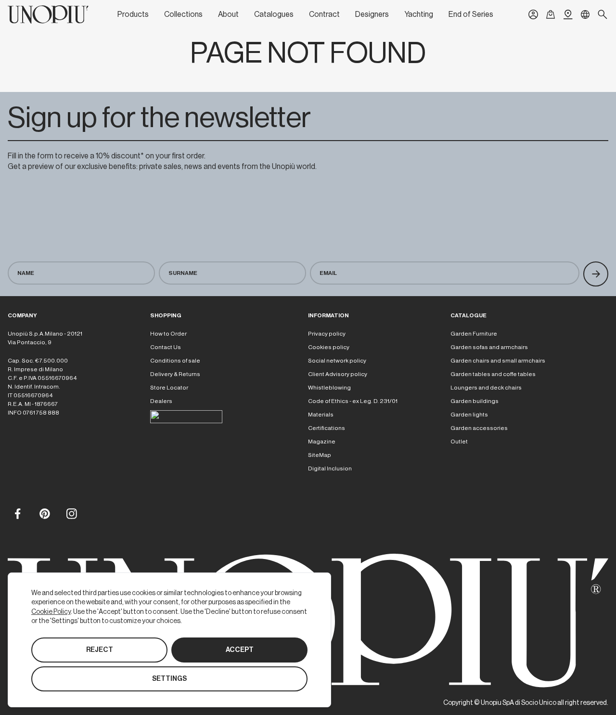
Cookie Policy (51, 611)
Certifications (326, 428)
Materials (321, 414)
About (228, 14)
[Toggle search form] (602, 14)
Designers (372, 14)
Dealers (161, 401)
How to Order (168, 333)
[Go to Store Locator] (568, 14)
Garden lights (469, 414)
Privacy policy (327, 333)
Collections (183, 14)
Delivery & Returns (175, 374)
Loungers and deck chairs (486, 387)
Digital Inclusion (330, 468)
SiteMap (319, 455)
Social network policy (337, 360)
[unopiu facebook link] (17, 513)
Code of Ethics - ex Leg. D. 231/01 (353, 401)
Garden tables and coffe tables (493, 374)
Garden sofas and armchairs (489, 347)
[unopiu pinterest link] (44, 513)
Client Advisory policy (337, 374)
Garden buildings (474, 401)
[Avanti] (595, 273)
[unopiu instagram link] (71, 513)
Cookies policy (328, 347)
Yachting (418, 14)
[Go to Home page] (48, 14)
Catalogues (274, 14)
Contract (324, 14)
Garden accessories (479, 428)
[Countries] (585, 14)
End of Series (471, 14)
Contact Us (165, 347)
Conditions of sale (175, 360)
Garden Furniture (473, 333)
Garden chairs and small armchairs (497, 360)
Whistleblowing (329, 387)
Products (133, 14)
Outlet (459, 441)
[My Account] (533, 14)
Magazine (321, 441)
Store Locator (169, 387)
